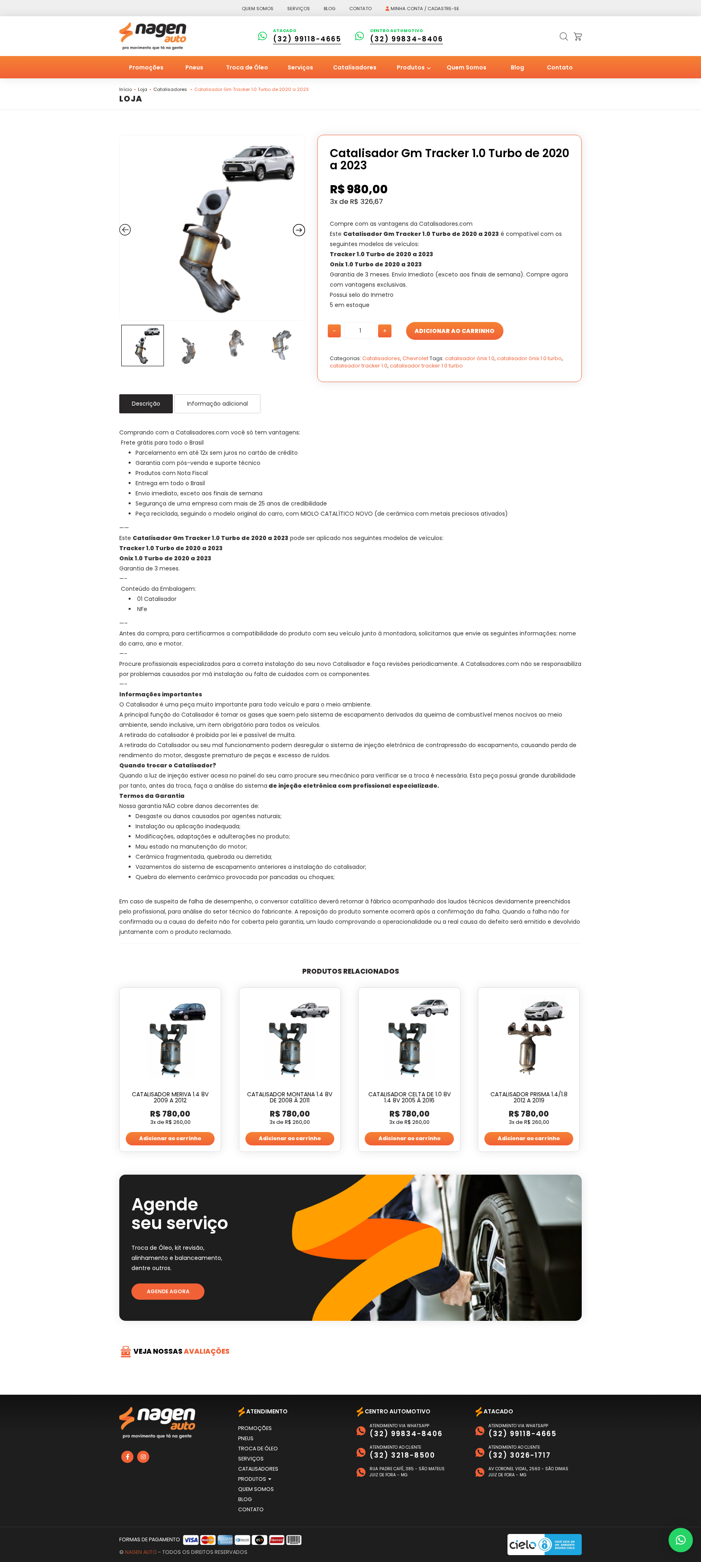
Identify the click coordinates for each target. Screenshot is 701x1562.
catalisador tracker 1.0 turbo (426, 365)
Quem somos (257, 8)
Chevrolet (415, 358)
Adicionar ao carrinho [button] (170, 1138)
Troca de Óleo (247, 67)
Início (125, 89)
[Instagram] (143, 1457)
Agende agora (168, 1291)
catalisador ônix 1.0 (470, 358)
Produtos (411, 67)
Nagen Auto (141, 1552)
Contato (360, 8)
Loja (142, 89)
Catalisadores (354, 67)
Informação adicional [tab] (217, 404)
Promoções (146, 67)
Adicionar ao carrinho (455, 331)
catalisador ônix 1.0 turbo (529, 358)
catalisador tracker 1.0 (358, 365)
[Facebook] (127, 1457)
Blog (329, 8)
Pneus (194, 67)
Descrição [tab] (146, 404)
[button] (681, 1540)
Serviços (298, 8)
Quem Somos (466, 67)
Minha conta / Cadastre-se (424, 8)
